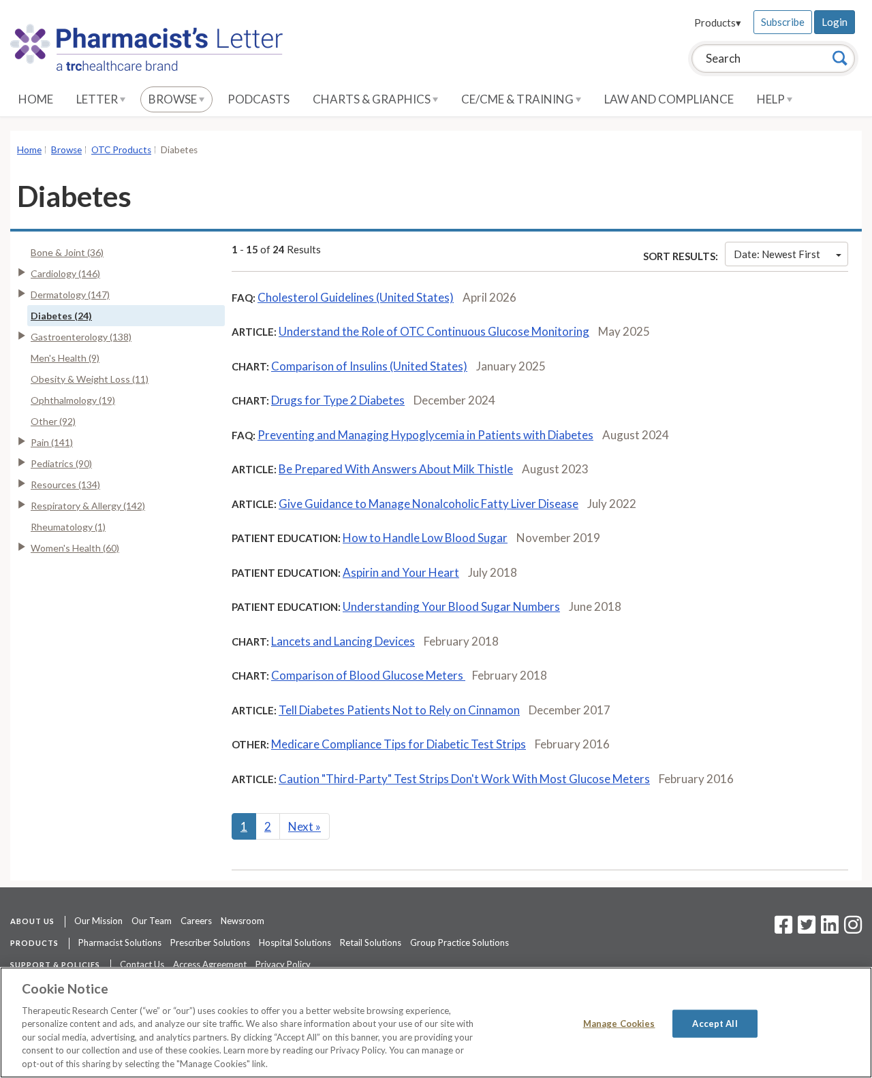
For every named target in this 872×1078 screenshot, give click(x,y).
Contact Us (142, 964)
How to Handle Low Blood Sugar (425, 537)
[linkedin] (830, 928)
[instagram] (853, 928)
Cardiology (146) (65, 273)
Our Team (151, 920)
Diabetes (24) (61, 315)
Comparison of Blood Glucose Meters (368, 675)
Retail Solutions (370, 942)
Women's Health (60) (75, 548)
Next (304, 826)
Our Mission (98, 920)
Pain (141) (52, 442)
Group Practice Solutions (459, 942)
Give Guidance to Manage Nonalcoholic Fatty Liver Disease (428, 503)
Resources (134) (65, 484)
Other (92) (53, 421)
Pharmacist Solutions (119, 942)
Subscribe (783, 22)
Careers (196, 920)
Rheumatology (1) (68, 527)
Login (834, 22)
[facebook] (783, 928)
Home (35, 99)
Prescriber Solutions (210, 942)
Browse (174, 99)
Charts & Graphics (373, 99)
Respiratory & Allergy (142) (88, 505)
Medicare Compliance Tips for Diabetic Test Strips (398, 744)
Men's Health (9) (65, 358)
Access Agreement (210, 964)
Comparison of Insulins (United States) (369, 366)
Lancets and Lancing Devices (343, 641)
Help (772, 99)
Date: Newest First (777, 254)
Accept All (714, 1022)
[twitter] (804, 928)
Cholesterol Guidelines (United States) (356, 297)
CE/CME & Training (518, 99)
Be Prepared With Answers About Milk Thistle (396, 469)
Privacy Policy (283, 964)
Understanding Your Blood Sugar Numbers (451, 606)
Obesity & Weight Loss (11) (90, 379)
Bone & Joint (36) (67, 252)
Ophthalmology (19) (73, 400)
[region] (436, 1022)
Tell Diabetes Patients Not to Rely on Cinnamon (399, 710)
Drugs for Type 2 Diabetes (338, 400)
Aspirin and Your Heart (401, 572)
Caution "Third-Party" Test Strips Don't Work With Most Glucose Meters (464, 779)
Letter (98, 99)
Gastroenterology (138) (81, 337)
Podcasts (259, 99)
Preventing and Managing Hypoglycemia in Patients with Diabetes (425, 435)
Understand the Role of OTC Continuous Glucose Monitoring (434, 331)
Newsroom (242, 920)
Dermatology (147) (70, 294)
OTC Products (121, 149)
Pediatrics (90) (61, 463)
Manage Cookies (619, 1022)
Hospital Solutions (295, 942)
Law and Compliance (669, 99)
